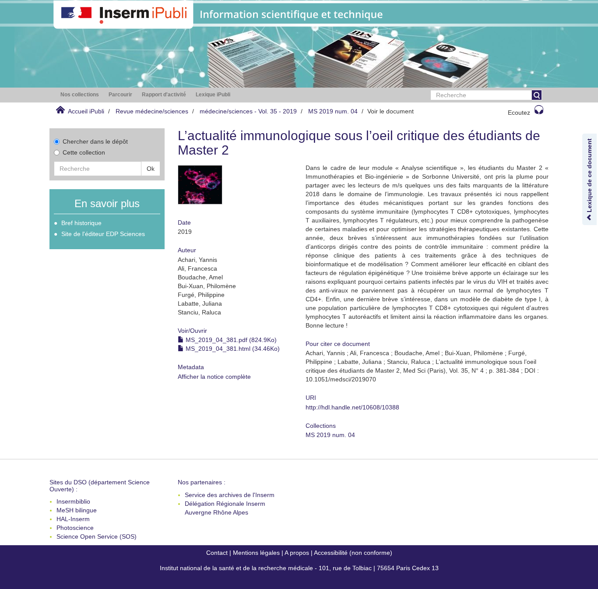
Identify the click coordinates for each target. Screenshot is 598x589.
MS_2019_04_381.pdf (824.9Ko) (230, 339)
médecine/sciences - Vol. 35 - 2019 (248, 111)
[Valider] (536, 95)
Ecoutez (519, 112)
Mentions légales (256, 552)
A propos (297, 552)
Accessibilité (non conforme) (353, 552)
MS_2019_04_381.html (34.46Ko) (232, 348)
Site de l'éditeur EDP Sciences (103, 233)
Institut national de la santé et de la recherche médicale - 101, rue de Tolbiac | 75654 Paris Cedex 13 (299, 567)
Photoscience (75, 527)
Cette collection (84, 152)
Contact (217, 552)
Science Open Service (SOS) (96, 536)
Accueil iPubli (86, 111)
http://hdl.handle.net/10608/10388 (352, 407)
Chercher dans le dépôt (95, 141)
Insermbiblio (73, 501)
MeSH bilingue (76, 510)
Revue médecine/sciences (152, 111)
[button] (79, 95)
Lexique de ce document (589, 176)
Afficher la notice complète (214, 376)
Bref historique (81, 222)
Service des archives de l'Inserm (229, 494)
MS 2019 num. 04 (333, 111)
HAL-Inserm (73, 518)
